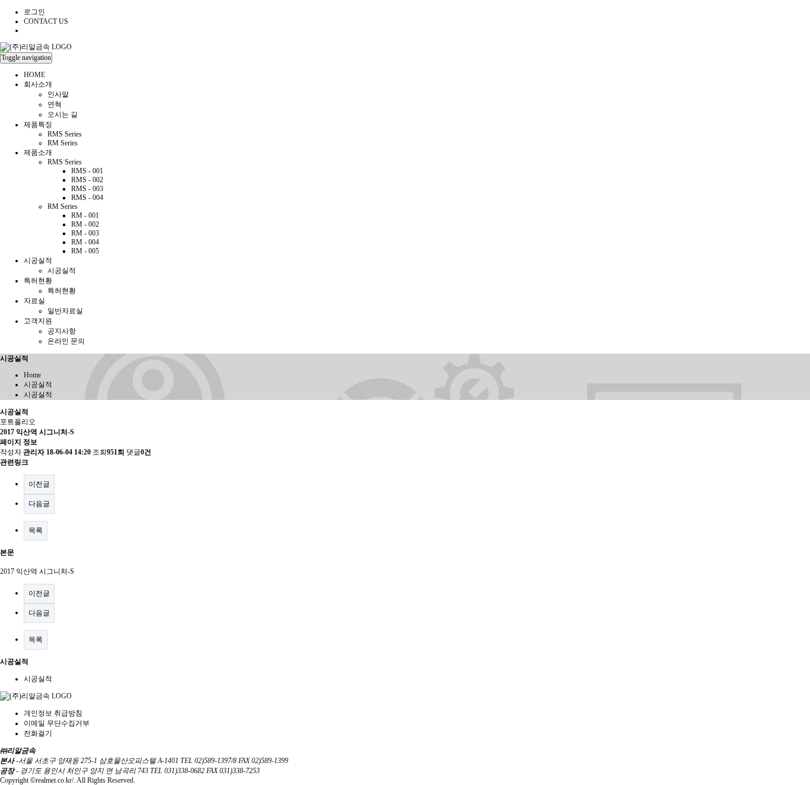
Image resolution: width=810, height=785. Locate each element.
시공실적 (38, 260)
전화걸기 (38, 733)
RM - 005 (85, 251)
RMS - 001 (87, 171)
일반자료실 (65, 311)
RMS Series (64, 134)
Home (32, 375)
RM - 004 (85, 242)
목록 (35, 530)
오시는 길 (62, 114)
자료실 (34, 301)
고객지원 (38, 321)
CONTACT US (46, 21)
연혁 (54, 104)
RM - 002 (85, 224)
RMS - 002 (87, 180)
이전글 (39, 484)
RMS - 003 (87, 189)
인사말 (58, 94)
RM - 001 (85, 215)
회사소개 (38, 84)
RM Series (62, 143)
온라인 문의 (66, 341)
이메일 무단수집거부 (57, 723)
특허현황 (38, 281)
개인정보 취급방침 (53, 713)
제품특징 (38, 124)
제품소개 (38, 152)
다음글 (39, 504)
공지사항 (61, 331)
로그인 (34, 12)
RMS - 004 (87, 197)
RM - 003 (85, 233)
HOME (34, 75)
